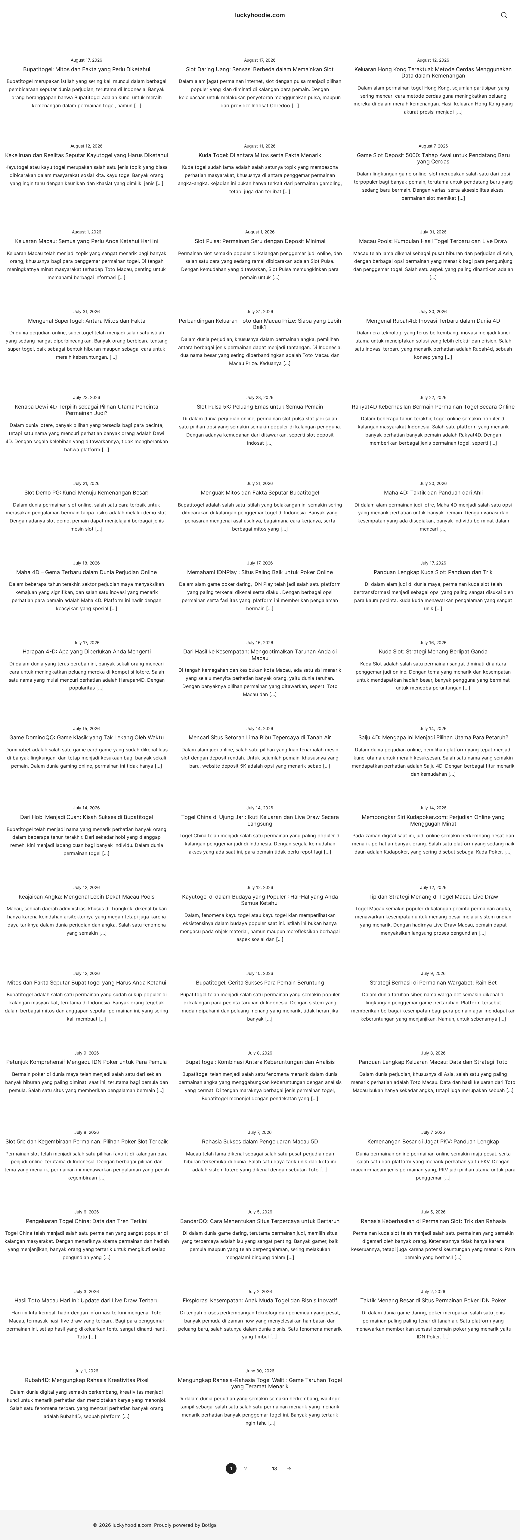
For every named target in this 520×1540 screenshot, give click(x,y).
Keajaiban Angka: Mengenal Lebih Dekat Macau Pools (86, 896)
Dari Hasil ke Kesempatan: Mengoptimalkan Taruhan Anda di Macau (260, 654)
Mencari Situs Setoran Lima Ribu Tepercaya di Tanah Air (260, 737)
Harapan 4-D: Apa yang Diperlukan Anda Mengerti (87, 651)
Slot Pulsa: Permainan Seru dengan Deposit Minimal (260, 241)
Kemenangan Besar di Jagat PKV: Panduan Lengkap (433, 1141)
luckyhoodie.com (260, 15)
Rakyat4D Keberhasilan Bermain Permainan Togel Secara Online (433, 406)
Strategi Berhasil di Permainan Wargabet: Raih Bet (433, 982)
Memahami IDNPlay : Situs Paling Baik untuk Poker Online (260, 572)
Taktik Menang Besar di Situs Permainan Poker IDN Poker (433, 1300)
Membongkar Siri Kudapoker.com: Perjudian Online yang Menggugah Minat (433, 820)
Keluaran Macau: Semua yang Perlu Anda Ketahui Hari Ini (86, 241)
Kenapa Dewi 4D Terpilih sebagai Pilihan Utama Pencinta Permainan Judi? (86, 409)
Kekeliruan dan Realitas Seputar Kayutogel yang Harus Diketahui (86, 155)
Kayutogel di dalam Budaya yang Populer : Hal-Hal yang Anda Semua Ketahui (260, 899)
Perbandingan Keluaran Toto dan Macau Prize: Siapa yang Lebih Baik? (260, 324)
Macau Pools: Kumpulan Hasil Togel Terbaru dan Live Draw (433, 241)
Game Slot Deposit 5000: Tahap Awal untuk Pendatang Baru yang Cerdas (433, 158)
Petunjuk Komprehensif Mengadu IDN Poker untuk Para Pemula (86, 1062)
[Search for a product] (504, 15)
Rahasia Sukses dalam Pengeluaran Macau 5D (260, 1141)
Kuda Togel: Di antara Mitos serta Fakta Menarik (260, 155)
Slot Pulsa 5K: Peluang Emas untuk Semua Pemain (260, 406)
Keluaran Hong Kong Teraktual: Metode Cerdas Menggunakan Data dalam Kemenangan (433, 72)
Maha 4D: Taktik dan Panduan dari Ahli (433, 492)
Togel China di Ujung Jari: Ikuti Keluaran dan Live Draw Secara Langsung (260, 820)
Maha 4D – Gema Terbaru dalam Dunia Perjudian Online (86, 572)
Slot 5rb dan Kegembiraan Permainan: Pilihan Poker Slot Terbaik (86, 1141)
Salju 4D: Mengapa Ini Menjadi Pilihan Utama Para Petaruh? (433, 737)
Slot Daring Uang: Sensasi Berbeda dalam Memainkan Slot (260, 69)
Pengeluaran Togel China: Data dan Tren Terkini (86, 1221)
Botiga (209, 1525)
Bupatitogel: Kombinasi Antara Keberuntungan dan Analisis (260, 1062)
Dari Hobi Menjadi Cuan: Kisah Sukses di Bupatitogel (86, 817)
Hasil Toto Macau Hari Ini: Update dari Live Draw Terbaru (86, 1300)
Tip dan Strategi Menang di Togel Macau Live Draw (433, 896)
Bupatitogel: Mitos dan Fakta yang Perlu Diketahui (86, 69)
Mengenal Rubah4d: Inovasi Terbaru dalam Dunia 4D (433, 321)
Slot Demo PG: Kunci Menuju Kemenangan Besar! (86, 492)
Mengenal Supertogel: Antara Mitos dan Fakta (86, 321)
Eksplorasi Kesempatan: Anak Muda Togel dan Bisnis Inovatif (260, 1300)
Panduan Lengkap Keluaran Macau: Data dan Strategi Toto (433, 1062)
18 (274, 1468)
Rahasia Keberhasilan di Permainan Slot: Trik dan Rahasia (433, 1221)
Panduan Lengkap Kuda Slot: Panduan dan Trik (433, 572)
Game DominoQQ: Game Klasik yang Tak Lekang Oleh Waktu (86, 737)
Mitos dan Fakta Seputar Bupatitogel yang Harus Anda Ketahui (86, 982)
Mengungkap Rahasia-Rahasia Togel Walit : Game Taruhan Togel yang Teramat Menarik (260, 1383)
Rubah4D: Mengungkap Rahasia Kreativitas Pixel (86, 1380)
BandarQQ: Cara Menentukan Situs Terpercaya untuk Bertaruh (260, 1221)
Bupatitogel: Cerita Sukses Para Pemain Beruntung (260, 982)
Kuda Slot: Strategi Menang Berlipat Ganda (433, 651)
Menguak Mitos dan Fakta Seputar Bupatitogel (260, 492)
